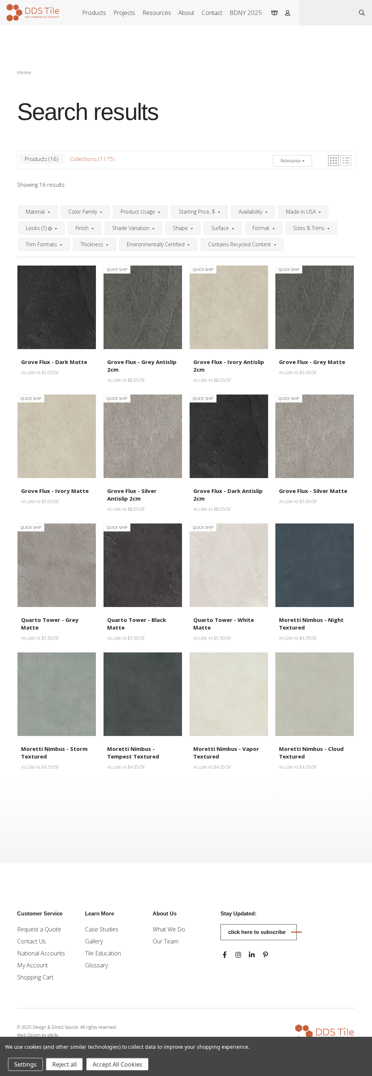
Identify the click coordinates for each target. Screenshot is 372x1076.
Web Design (29, 1035)
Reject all (64, 1064)
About (186, 12)
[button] (333, 160)
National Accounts (41, 953)
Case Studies (101, 929)
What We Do (169, 929)
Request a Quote (39, 929)
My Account (32, 965)
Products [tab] (41, 158)
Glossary (96, 965)
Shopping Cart (35, 977)
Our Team (165, 941)
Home (24, 72)
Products (94, 12)
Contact (212, 12)
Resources (156, 12)
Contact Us (31, 941)
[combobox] (325, 12)
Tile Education (103, 953)
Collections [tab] (91, 158)
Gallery (94, 941)
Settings (25, 1064)
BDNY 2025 (246, 12)
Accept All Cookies (117, 1064)
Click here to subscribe (257, 932)
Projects (124, 12)
